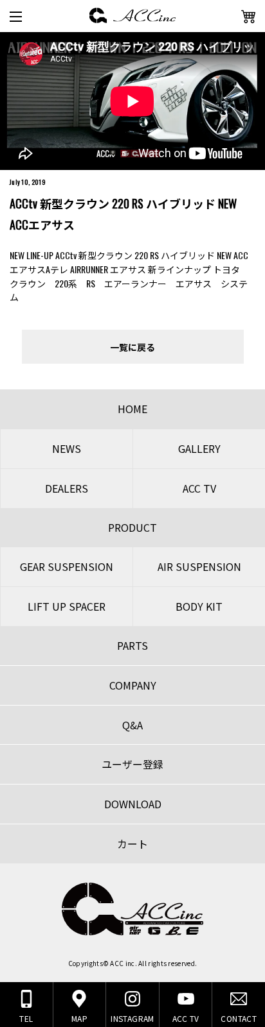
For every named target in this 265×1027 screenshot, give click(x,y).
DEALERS (66, 488)
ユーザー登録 (132, 764)
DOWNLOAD (132, 803)
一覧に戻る (132, 346)
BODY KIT (199, 606)
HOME (132, 408)
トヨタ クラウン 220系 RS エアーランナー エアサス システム (129, 282)
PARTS (132, 645)
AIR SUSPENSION (199, 566)
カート (132, 843)
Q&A (132, 725)
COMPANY (132, 685)
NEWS (66, 448)
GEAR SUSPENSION (66, 566)
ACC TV (199, 488)
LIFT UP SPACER (66, 606)
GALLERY (199, 448)
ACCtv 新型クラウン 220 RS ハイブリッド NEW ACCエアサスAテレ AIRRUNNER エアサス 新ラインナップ (129, 262)
